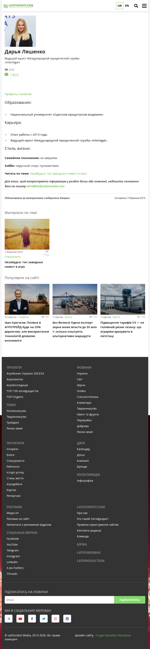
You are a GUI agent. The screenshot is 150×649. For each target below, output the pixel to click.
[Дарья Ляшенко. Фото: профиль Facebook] (20, 31)
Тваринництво (16, 417)
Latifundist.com (91, 507)
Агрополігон (15, 379)
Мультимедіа (88, 474)
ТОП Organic (15, 397)
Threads (12, 574)
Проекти (14, 367)
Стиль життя (15, 478)
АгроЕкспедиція (17, 385)
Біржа (82, 544)
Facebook (13, 538)
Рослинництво (16, 411)
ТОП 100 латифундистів (22, 391)
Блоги (68, 317)
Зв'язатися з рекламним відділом (29, 524)
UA (120, 6)
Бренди (82, 466)
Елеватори (84, 402)
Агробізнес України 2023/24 (25, 373)
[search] (136, 6)
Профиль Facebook (18, 94)
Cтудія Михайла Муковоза (113, 635)
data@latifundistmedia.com (45, 186)
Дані (81, 443)
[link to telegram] (8, 619)
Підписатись (130, 600)
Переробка (84, 420)
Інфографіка (85, 480)
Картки (11, 490)
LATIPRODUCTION (90, 561)
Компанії (83, 461)
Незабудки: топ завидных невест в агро (58, 173)
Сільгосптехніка (87, 397)
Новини (84, 367)
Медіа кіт (13, 513)
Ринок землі (15, 428)
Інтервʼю (23, 317)
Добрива (83, 426)
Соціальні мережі (22, 533)
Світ (79, 379)
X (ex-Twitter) (15, 568)
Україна (82, 373)
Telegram (13, 550)
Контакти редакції (89, 530)
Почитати (15, 443)
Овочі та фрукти (88, 414)
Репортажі (14, 496)
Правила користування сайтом (98, 524)
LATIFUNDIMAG (89, 552)
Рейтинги (13, 466)
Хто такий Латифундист (93, 519)
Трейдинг (13, 422)
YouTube (12, 544)
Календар (83, 449)
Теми (11, 405)
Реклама (14, 507)
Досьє (81, 455)
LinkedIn (12, 562)
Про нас (82, 513)
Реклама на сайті (18, 519)
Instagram (13, 556)
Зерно (81, 385)
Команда (83, 536)
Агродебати (14, 484)
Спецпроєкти (13, 256)
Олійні (81, 391)
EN (127, 6)
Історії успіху (15, 472)
